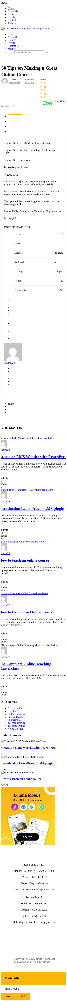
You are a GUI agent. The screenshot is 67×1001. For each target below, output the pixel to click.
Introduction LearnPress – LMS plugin (27, 763)
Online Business (16, 714)
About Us (13, 11)
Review (43, 79)
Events (11, 17)
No (8, 996)
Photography (14, 719)
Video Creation (15, 728)
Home (11, 8)
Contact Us (13, 20)
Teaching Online (16, 725)
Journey (12, 23)
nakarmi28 (9, 362)
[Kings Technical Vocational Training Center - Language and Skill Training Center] (25, 28)
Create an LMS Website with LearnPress (28, 747)
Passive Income (16, 717)
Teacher (12, 79)
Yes (22, 996)
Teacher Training (16, 722)
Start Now (59, 101)
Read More (49, 438)
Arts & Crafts (15, 708)
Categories (29, 79)
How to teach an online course (21, 779)
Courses (12, 14)
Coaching (30, 82)
